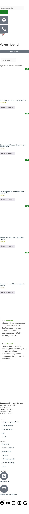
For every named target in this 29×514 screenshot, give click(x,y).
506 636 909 (4, 481)
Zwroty (4, 466)
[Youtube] (8, 503)
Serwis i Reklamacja (8, 463)
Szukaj (4, 12)
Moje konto (5, 444)
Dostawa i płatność (8, 448)
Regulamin (5, 455)
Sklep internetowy (7, 429)
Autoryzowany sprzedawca (10, 422)
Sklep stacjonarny (7, 425)
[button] (14, 51)
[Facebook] (2, 503)
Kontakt (4, 437)
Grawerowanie (6, 451)
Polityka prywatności (8, 459)
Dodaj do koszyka (7, 107)
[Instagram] (14, 503)
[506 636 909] (4, 476)
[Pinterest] (19, 503)
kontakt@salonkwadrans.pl (8, 494)
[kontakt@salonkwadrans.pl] (4, 489)
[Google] (25, 503)
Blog (3, 433)
